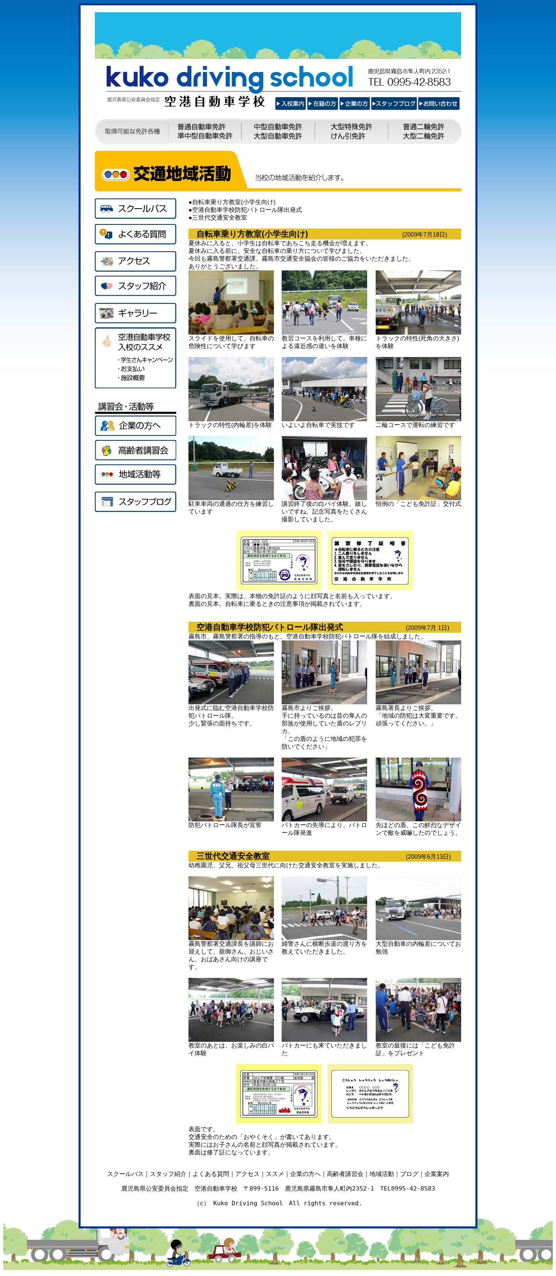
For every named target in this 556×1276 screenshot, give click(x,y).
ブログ (409, 1173)
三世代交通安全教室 (219, 217)
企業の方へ (305, 1173)
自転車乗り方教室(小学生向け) (234, 201)
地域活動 (382, 1173)
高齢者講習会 (345, 1173)
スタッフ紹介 (168, 1173)
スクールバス (125, 1173)
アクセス (247, 1173)
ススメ (275, 1173)
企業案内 (437, 1173)
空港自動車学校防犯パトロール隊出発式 (247, 209)
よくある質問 (211, 1173)
